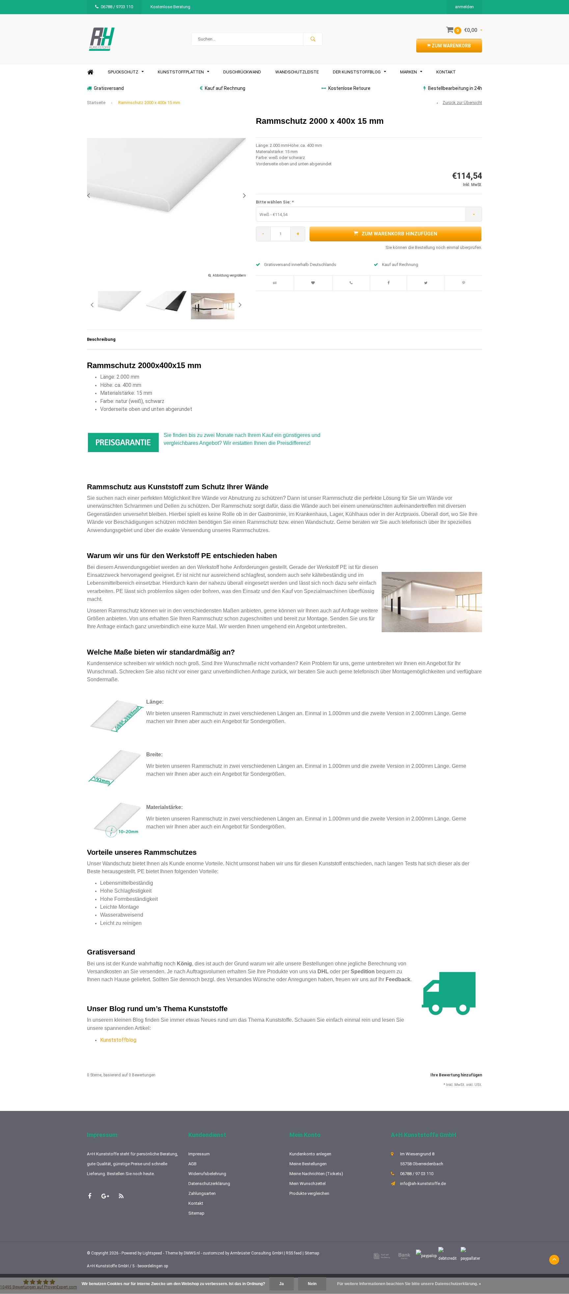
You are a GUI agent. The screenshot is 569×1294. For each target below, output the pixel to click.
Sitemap (196, 1213)
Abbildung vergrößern (229, 275)
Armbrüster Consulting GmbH (256, 1253)
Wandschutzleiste (297, 71)
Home (90, 72)
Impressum (199, 1153)
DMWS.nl (192, 1253)
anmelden (464, 6)
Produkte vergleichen (309, 1193)
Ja (281, 1283)
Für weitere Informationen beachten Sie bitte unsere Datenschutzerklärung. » (409, 1283)
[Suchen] (313, 39)
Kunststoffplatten (181, 71)
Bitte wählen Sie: (275, 202)
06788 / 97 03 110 (416, 1173)
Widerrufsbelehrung (207, 1173)
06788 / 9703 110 (117, 6)
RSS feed (294, 1253)
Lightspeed (152, 1253)
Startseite (96, 102)
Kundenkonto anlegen (310, 1153)
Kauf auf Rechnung (225, 88)
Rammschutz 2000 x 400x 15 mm (149, 102)
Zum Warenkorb (451, 45)
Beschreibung (101, 339)
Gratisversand (109, 88)
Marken (408, 71)
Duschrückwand (242, 71)
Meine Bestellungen (308, 1163)
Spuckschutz (123, 71)
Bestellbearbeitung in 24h (455, 88)
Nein (312, 1283)
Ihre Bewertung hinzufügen (456, 1075)
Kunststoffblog (118, 1040)
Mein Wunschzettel (307, 1183)
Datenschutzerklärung (209, 1183)
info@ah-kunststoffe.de (423, 1183)
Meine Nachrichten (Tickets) (316, 1173)
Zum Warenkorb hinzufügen (399, 234)
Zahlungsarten (202, 1193)
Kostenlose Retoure (349, 88)
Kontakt (446, 71)
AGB (192, 1163)
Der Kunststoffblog (357, 71)
